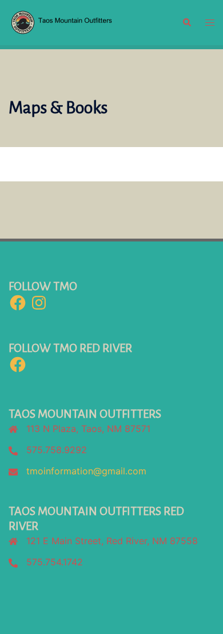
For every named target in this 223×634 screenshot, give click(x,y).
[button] (186, 22)
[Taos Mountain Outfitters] (87, 21)
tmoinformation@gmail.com (86, 471)
